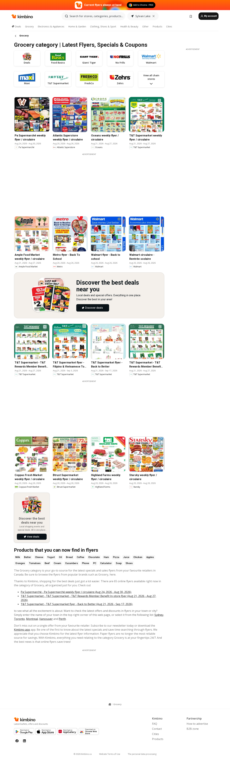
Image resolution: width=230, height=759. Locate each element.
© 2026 (83, 754)
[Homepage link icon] (109, 704)
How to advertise (197, 724)
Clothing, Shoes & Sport (103, 26)
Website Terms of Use (109, 754)
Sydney (158, 615)
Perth (62, 619)
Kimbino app (22, 629)
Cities (169, 26)
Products (157, 26)
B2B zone (193, 729)
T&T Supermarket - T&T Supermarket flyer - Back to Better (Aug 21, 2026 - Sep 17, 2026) (76, 604)
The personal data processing (142, 754)
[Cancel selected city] (153, 16)
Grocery (29, 26)
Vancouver (46, 619)
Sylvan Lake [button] (143, 16)
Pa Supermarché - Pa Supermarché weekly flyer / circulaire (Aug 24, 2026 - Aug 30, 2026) (76, 592)
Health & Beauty (129, 26)
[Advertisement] (89, 406)
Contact (157, 729)
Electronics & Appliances (51, 26)
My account (210, 16)
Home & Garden (77, 26)
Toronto (19, 619)
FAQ (154, 724)
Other (145, 26)
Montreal (32, 619)
